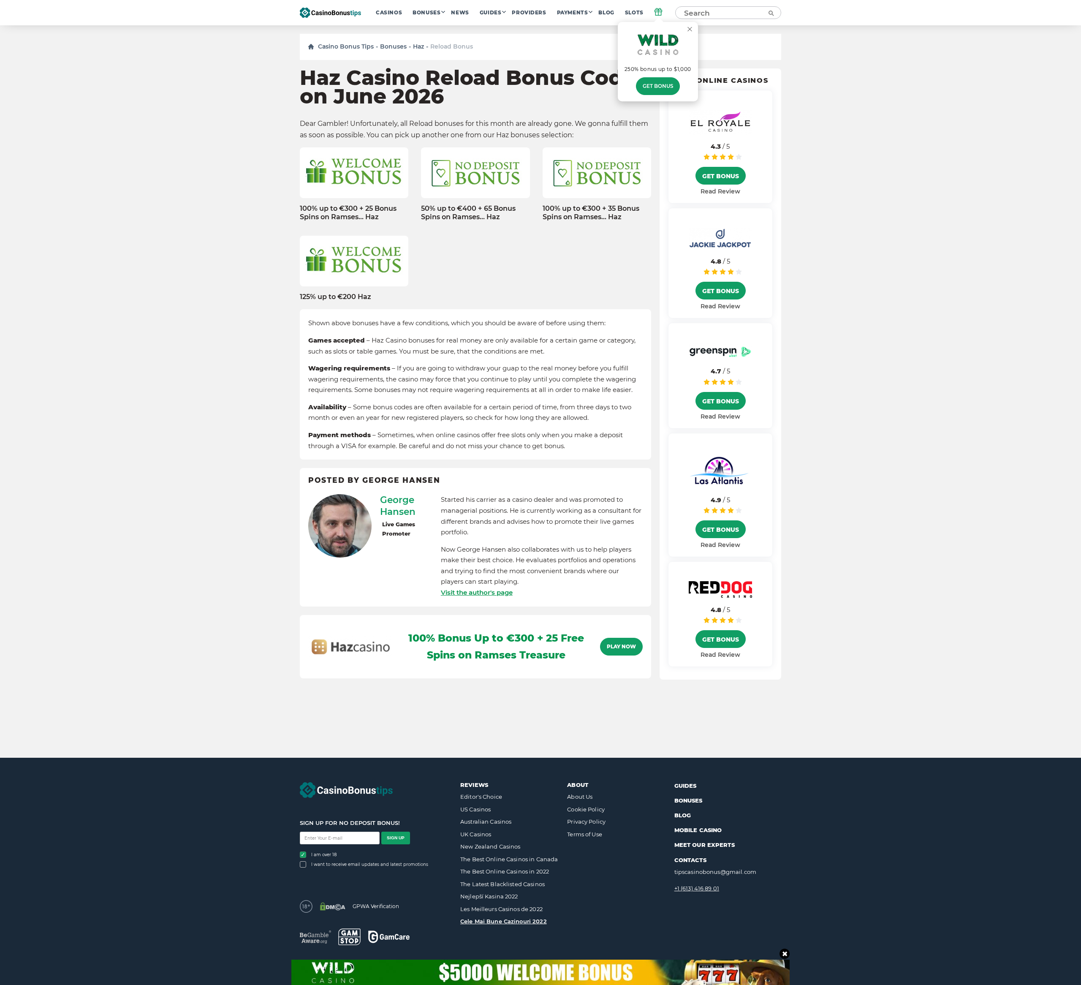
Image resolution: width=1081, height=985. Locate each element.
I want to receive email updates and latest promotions (369, 864)
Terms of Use (584, 834)
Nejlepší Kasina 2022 (489, 896)
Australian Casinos (485, 821)
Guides (491, 13)
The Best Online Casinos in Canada (509, 859)
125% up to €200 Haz (335, 297)
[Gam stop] (349, 936)
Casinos (389, 13)
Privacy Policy (586, 821)
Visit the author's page (477, 592)
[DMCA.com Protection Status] (332, 906)
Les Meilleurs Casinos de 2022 (501, 909)
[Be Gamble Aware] (315, 937)
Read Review (720, 191)
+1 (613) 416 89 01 (696, 888)
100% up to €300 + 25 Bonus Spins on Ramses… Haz (348, 212)
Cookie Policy (586, 809)
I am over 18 (324, 854)
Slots (634, 13)
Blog (606, 13)
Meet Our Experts (704, 844)
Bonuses (426, 13)
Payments (572, 13)
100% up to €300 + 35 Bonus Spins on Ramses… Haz (591, 212)
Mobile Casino (698, 830)
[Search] (770, 12)
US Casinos (475, 809)
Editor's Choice (481, 796)
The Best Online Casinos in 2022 (504, 871)
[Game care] (389, 936)
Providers (529, 13)
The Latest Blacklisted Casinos (502, 884)
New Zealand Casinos (490, 846)
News (460, 13)
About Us (579, 796)
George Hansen (398, 505)
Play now (621, 647)
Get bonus (658, 86)
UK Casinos (475, 834)
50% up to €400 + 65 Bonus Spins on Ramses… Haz (468, 212)
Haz (418, 46)
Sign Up (396, 837)
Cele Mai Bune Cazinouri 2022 (503, 921)
